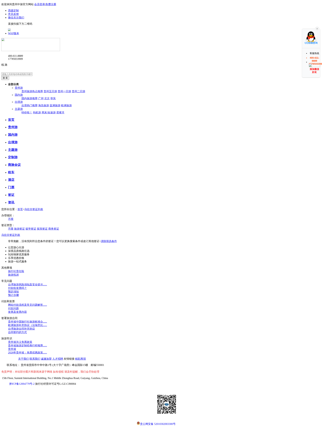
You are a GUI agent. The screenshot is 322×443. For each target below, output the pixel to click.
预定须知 (13, 291)
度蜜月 (60, 112)
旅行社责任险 (16, 271)
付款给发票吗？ (17, 288)
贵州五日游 (50, 91)
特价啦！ (26, 112)
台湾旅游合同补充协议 (21, 328)
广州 (41, 98)
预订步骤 (13, 295)
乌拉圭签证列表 (33, 209)
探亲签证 (42, 228)
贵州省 (12, 349)
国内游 (19, 94)
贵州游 (19, 87)
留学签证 (30, 228)
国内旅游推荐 (29, 98)
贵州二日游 (78, 91)
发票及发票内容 (17, 311)
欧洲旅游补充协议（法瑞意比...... (27, 325)
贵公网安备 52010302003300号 (158, 424)
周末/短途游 (49, 112)
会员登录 (39, 4)
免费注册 (50, 4)
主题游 (19, 109)
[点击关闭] (317, 28)
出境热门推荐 (29, 105)
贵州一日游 (64, 91)
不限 (10, 219)
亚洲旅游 (55, 105)
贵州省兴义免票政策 (20, 342)
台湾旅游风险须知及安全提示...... (27, 284)
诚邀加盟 (46, 358)
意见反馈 (13, 14)
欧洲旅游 (66, 105)
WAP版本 (13, 33)
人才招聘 (57, 358)
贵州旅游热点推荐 (32, 91)
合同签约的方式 (17, 332)
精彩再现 (80, 358)
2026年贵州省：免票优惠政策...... (27, 352)
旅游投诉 (13, 274)
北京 (47, 98)
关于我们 (23, 358)
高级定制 (13, 10)
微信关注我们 (16, 17)
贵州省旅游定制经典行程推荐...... (27, 345)
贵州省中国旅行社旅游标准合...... (27, 321)
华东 (53, 98)
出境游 (19, 101)
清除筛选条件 (109, 241)
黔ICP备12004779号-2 (22, 383)
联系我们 (35, 358)
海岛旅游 (43, 105)
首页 (20, 209)
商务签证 (53, 228)
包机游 (37, 112)
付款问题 (13, 308)
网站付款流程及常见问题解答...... (27, 304)
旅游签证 (19, 228)
